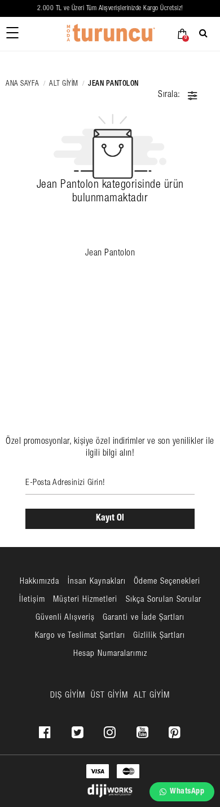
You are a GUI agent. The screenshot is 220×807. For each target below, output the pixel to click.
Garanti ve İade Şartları (143, 618)
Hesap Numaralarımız (110, 654)
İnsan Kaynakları (97, 581)
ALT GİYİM (63, 84)
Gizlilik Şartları (159, 636)
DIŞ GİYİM (67, 695)
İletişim (32, 600)
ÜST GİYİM (109, 695)
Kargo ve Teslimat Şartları (80, 636)
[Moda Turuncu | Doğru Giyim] (110, 33)
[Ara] (205, 32)
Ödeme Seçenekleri (167, 581)
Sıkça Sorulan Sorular (163, 600)
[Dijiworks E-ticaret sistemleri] (110, 791)
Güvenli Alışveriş (65, 618)
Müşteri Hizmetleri (85, 600)
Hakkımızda (39, 581)
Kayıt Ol (110, 518)
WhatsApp (187, 792)
